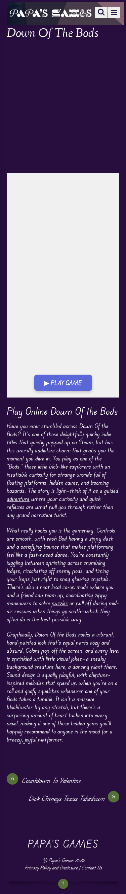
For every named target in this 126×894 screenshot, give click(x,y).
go (64, 611)
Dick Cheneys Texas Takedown (72, 798)
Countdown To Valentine (46, 780)
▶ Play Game (63, 382)
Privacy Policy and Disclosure (51, 867)
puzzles (60, 603)
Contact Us (91, 867)
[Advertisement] (63, 107)
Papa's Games (60, 860)
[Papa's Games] (50, 13)
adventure (18, 498)
